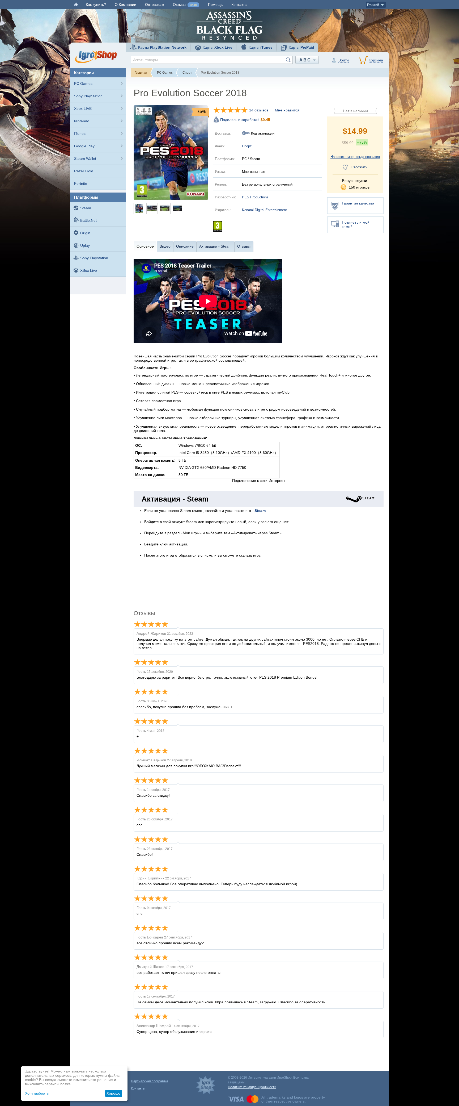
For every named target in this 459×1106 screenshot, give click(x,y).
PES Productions (255, 197)
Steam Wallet (85, 158)
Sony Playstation (94, 258)
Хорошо (113, 1093)
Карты (162, 47)
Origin (85, 233)
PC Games (83, 83)
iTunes (80, 133)
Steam (85, 208)
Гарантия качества (358, 203)
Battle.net (88, 220)
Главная (141, 72)
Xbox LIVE (83, 108)
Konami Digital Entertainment (264, 210)
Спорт (187, 72)
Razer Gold (83, 171)
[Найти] (288, 60)
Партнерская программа (149, 1081)
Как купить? (96, 4)
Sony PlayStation (88, 96)
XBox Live (88, 270)
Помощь (215, 4)
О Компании (125, 4)
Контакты (239, 4)
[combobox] (212, 60)
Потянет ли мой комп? (355, 224)
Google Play (84, 146)
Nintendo (81, 121)
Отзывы (185, 4)
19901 (193, 4)
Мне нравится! (287, 110)
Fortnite (80, 183)
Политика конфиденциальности (252, 1087)
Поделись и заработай (245, 120)
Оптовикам (154, 4)
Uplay (85, 245)
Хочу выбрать (37, 1093)
